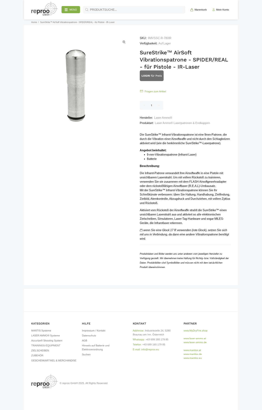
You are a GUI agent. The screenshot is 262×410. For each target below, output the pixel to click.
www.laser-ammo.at (195, 338)
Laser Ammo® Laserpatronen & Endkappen (182, 123)
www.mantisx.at (192, 350)
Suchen (86, 354)
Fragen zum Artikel (155, 91)
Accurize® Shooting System (46, 340)
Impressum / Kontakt (93, 330)
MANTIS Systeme (41, 330)
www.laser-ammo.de (195, 342)
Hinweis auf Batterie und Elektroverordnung (95, 347)
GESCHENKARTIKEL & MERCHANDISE (53, 360)
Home (34, 22)
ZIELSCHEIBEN (40, 350)
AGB (84, 340)
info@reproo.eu (150, 349)
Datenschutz (89, 335)
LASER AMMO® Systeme (45, 335)
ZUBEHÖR (37, 355)
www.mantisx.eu (193, 358)
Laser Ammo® (163, 117)
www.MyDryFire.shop (195, 330)
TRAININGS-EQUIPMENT (45, 345)
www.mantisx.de (193, 354)
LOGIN (146, 75)
